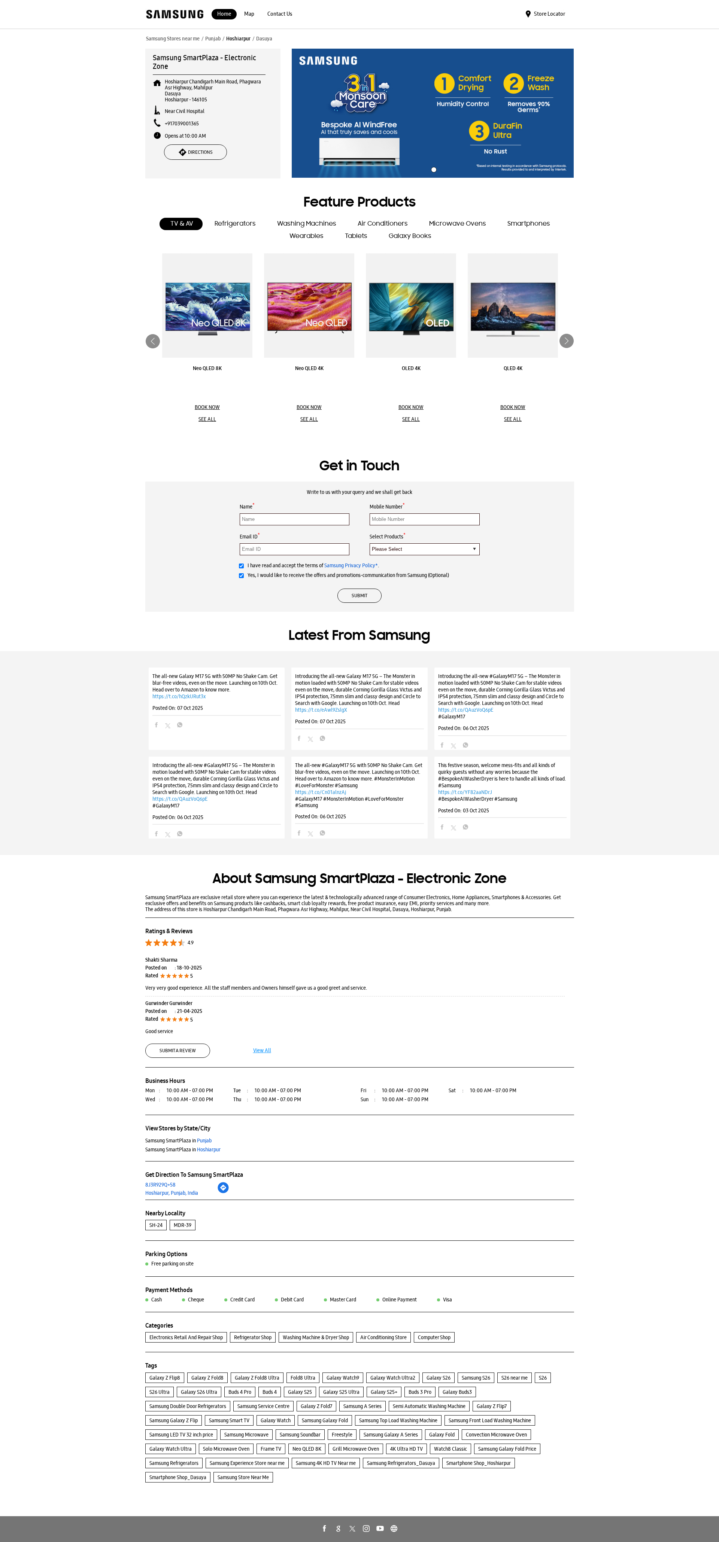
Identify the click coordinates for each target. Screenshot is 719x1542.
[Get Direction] (223, 1191)
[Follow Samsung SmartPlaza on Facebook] (324, 1528)
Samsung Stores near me (173, 38)
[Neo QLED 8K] (207, 305)
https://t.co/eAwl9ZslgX (321, 709)
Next (566, 341)
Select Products (388, 536)
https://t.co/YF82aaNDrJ (465, 792)
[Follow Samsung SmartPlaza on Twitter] (352, 1528)
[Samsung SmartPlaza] (174, 15)
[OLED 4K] (411, 305)
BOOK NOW (207, 407)
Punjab (213, 38)
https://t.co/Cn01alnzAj (320, 792)
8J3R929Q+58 (160, 1184)
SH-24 (156, 1225)
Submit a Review (178, 1050)
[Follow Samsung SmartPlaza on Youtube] (380, 1528)
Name (247, 506)
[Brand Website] (394, 1528)
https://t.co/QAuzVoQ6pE (465, 709)
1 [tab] (433, 169)
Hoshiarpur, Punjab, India (171, 1193)
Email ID (250, 536)
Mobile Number (387, 506)
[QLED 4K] (513, 305)
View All (262, 1050)
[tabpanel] (433, 113)
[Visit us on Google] (338, 1528)
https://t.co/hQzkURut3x (179, 696)
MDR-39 (182, 1225)
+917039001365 (182, 123)
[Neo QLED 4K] (309, 305)
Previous (152, 341)
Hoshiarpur (238, 38)
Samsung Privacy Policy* (351, 565)
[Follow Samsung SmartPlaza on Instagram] (366, 1528)
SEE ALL (207, 419)
